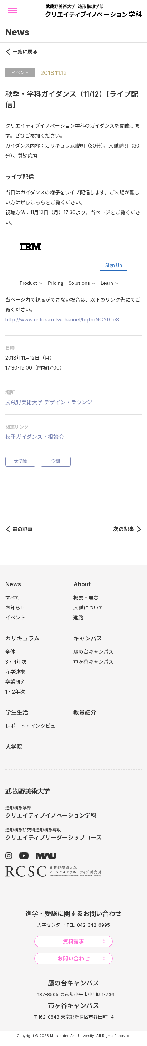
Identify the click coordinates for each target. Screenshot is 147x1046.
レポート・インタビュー (32, 726)
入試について (88, 607)
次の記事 (124, 529)
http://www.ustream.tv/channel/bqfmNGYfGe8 (62, 319)
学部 (55, 461)
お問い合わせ (73, 958)
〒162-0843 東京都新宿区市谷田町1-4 (74, 1017)
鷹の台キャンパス (93, 652)
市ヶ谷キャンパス (93, 662)
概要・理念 (86, 597)
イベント (20, 72)
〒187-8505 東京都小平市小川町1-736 (73, 994)
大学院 (20, 461)
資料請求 (73, 941)
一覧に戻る (24, 51)
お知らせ (15, 607)
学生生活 (16, 712)
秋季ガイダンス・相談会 (34, 436)
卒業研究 (15, 682)
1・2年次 (15, 692)
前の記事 (22, 529)
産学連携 (15, 672)
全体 (10, 652)
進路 (78, 617)
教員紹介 (85, 712)
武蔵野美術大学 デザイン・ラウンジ (48, 402)
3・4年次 (15, 662)
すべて (12, 597)
